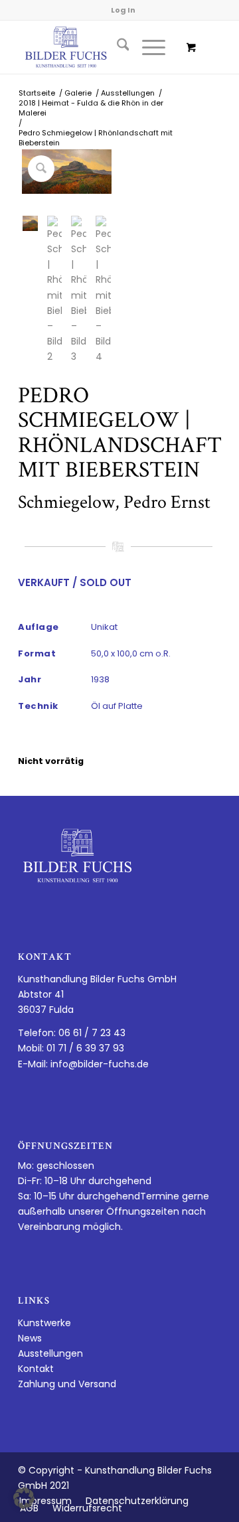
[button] (24, 1498)
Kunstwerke (44, 1323)
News (30, 1338)
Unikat (104, 627)
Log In (123, 10)
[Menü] (147, 47)
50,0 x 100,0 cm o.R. (131, 653)
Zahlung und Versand (67, 1384)
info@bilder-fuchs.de (99, 1064)
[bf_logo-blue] (99, 47)
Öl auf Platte (117, 706)
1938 (100, 679)
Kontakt (36, 1368)
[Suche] (116, 47)
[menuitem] (116, 47)
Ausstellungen (50, 1353)
